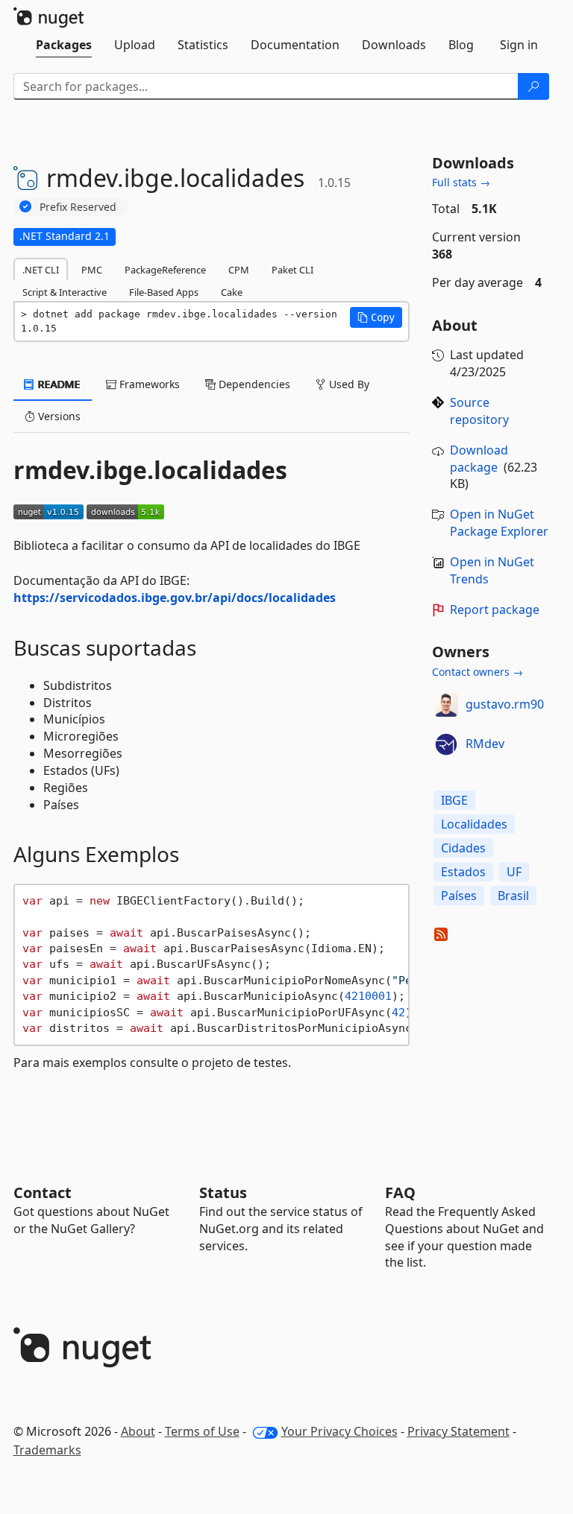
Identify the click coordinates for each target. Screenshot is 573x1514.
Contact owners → (477, 672)
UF (514, 872)
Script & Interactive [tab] (64, 292)
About (138, 1431)
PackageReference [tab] (165, 269)
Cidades (463, 848)
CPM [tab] (238, 269)
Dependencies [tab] (253, 384)
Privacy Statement (458, 1431)
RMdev (485, 743)
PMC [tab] (91, 269)
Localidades (474, 824)
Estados (463, 872)
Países (459, 895)
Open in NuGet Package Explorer (499, 522)
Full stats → (461, 182)
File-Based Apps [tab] (163, 292)
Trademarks (47, 1450)
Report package (494, 609)
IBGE (454, 800)
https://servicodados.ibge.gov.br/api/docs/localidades (174, 597)
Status (223, 1192)
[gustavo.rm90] (446, 704)
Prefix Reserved (78, 207)
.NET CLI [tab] (40, 269)
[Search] (533, 86)
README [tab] (58, 384)
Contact (42, 1192)
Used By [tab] (347, 384)
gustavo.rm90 (505, 704)
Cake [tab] (231, 292)
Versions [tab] (58, 416)
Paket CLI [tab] (292, 269)
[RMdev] (446, 744)
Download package (479, 458)
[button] (376, 317)
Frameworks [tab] (148, 384)
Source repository (479, 411)
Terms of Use (202, 1431)
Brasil (513, 895)
